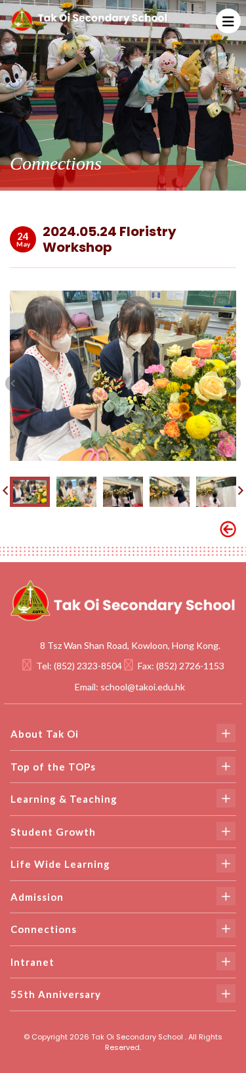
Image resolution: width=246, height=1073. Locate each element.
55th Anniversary (55, 994)
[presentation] (13, 382)
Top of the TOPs (53, 767)
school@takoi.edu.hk (142, 686)
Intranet (32, 962)
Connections (43, 929)
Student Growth (53, 832)
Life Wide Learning (60, 864)
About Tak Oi (44, 734)
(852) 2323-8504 (88, 665)
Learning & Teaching (63, 799)
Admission (37, 897)
